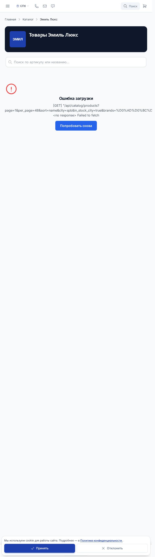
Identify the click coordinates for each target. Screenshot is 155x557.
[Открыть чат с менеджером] (53, 6)
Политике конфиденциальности (101, 540)
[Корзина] (145, 6)
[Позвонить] (36, 6)
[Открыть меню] (7, 6)
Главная (10, 19)
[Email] (44, 6)
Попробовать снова (76, 126)
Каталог (28, 19)
